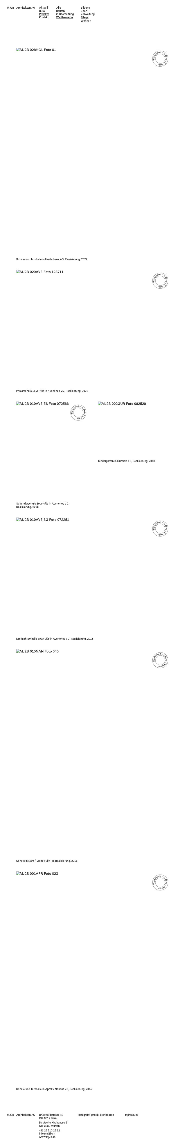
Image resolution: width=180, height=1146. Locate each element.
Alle (58, 7)
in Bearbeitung (65, 14)
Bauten (60, 11)
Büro (42, 11)
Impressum (131, 1114)
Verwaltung (88, 14)
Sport (84, 11)
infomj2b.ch (47, 1133)
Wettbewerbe (64, 17)
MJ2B (10, 7)
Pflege (84, 17)
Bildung (85, 7)
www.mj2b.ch (47, 1137)
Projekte (44, 14)
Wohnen (86, 20)
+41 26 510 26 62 (49, 1130)
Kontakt (44, 17)
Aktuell (43, 7)
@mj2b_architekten (102, 1114)
